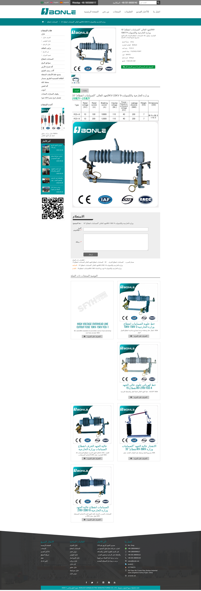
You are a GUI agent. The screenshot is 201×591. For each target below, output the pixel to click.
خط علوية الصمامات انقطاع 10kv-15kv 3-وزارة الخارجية (139, 325)
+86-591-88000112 (134, 555)
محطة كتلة (45, 82)
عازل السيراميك (75, 558)
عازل (43, 34)
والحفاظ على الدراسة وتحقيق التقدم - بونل (108, 555)
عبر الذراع (46, 52)
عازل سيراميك (74, 570)
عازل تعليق (73, 567)
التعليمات (128, 11)
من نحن (105, 11)
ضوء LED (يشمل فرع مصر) (51, 98)
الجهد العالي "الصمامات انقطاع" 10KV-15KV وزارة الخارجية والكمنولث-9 (108, 223)
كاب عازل (73, 564)
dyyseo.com (135, 588)
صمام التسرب (129, 262)
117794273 (131, 567)
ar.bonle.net (132, 576)
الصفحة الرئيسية (91, 11)
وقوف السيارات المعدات (50, 94)
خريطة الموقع (45, 555)
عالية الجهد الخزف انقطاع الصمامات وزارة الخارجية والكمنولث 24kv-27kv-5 (92, 447)
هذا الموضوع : (77, 223)
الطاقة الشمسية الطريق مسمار (52, 78)
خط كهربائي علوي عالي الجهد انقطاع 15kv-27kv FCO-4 (139, 386)
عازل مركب (73, 561)
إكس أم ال (44, 561)
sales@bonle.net (133, 561)
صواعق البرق (46, 63)
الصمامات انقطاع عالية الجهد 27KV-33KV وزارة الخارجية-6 (92, 509)
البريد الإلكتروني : (77, 229)
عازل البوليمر (47, 41)
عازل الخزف (73, 545)
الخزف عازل (47, 37)
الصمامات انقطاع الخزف (115, 262)
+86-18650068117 (89, 2)
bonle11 (130, 564)
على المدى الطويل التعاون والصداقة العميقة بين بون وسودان (108, 552)
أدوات (43, 90)
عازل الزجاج (46, 44)
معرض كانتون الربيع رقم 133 (106, 545)
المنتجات (117, 11)
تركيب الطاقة (46, 48)
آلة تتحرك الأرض (47, 67)
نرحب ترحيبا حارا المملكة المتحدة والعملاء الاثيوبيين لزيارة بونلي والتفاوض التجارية (109, 561)
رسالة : (78, 242)
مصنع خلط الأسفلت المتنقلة (51, 75)
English (56, 2)
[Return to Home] (43, 22)
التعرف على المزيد (93, 336)
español (66, 2)
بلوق (42, 558)
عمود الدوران (47, 55)
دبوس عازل (73, 551)
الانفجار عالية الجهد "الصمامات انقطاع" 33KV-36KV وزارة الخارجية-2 (139, 447)
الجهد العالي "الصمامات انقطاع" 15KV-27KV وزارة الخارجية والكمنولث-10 (101, 265)
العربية (46, 2)
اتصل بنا (156, 11)
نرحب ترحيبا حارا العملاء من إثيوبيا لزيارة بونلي (107, 558)
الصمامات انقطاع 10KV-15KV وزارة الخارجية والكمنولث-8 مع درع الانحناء (100, 268)
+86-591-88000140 (129, 2)
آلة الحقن (44, 86)
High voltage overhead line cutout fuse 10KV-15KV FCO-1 (93, 325)
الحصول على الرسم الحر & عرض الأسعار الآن (139, 67)
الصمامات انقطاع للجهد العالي (94, 262)
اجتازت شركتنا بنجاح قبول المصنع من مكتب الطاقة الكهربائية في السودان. (108, 549)
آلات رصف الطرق (47, 71)
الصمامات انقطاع (52, 22)
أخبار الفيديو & (142, 11)
